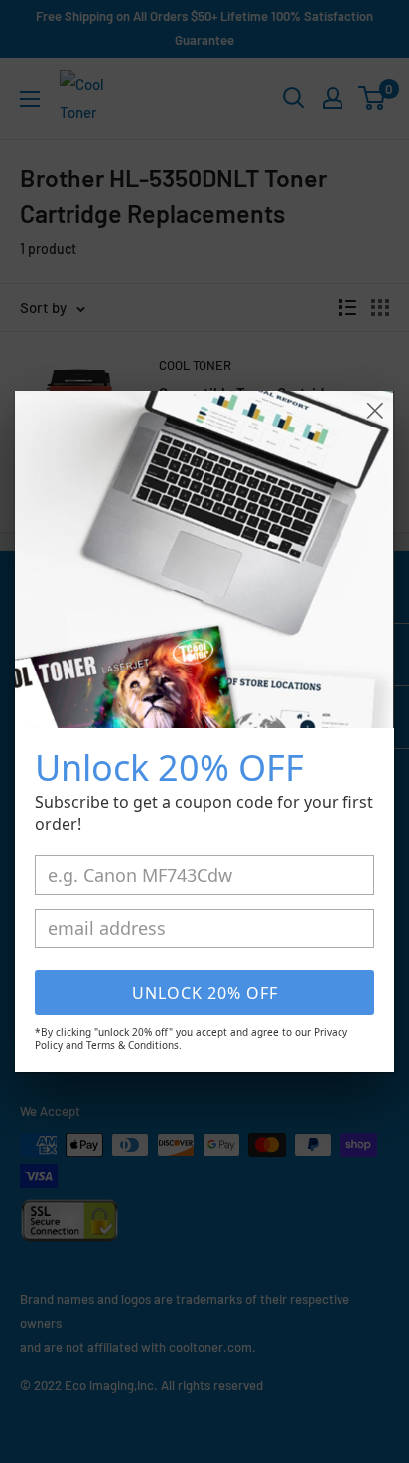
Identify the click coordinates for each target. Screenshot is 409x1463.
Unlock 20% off (205, 993)
